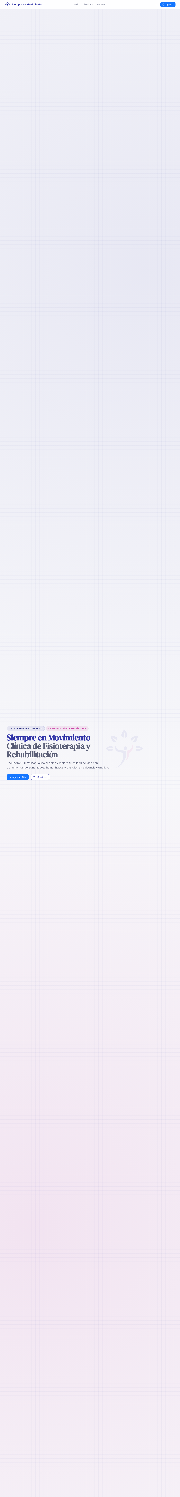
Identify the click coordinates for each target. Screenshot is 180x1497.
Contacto (101, 4)
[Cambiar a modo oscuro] (156, 4)
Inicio (76, 4)
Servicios (88, 4)
